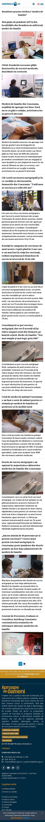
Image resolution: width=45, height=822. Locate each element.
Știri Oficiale (7, 810)
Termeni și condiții (9, 791)
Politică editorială (10, 733)
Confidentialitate (8, 789)
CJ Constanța (7, 804)
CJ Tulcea (5, 807)
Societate (7, 740)
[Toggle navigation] (34, 4)
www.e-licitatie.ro (24, 744)
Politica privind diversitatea (15, 737)
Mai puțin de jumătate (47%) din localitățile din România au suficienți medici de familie (22, 25)
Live (42, 4)
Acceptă (26, 818)
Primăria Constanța (9, 797)
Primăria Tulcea (8, 799)
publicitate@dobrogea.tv (33, 762)
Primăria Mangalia (9, 802)
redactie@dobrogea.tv (13, 762)
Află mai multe (16, 818)
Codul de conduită (10, 730)
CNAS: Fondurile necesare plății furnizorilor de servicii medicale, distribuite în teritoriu (20, 68)
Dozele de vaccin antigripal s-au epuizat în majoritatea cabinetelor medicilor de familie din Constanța (21, 465)
